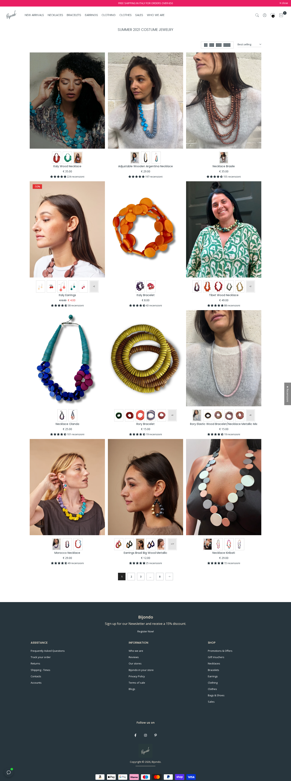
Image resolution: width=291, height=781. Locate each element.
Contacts (36, 676)
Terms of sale (137, 682)
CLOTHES (125, 15)
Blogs (132, 689)
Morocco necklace (67, 553)
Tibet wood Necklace (224, 295)
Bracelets (213, 670)
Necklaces (214, 663)
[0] (281, 15)
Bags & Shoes (216, 695)
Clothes (212, 689)
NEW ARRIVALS (34, 15)
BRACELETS (74, 15)
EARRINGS (91, 15)
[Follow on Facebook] (135, 735)
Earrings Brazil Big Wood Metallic (145, 553)
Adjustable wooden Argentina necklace (145, 166)
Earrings (213, 676)
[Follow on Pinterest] (155, 735)
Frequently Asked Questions (48, 651)
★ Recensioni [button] (287, 394)
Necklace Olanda (67, 424)
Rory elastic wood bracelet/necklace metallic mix (223, 424)
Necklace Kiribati (223, 553)
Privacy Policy (137, 676)
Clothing (213, 682)
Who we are (136, 651)
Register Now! (145, 631)
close (8, 3)
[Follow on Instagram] (145, 735)
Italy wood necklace (67, 166)
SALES (139, 15)
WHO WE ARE (155, 15)
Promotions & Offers (220, 651)
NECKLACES (55, 15)
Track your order (41, 657)
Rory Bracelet (145, 424)
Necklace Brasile (224, 166)
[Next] (169, 576)
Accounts (36, 682)
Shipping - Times (40, 670)
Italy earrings (67, 295)
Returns (35, 663)
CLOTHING (109, 15)
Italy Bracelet (146, 295)
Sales (211, 701)
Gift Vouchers (216, 657)
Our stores (135, 663)
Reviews (134, 657)
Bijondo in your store (141, 670)
